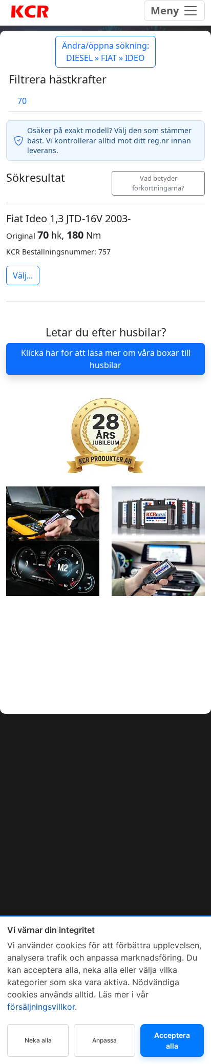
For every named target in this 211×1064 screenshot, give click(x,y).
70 (22, 101)
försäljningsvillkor (41, 1007)
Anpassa (104, 1040)
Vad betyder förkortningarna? (158, 183)
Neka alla (38, 1040)
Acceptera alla (172, 1040)
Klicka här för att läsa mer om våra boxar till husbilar (106, 359)
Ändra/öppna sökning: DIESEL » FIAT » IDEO (105, 51)
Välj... (23, 275)
